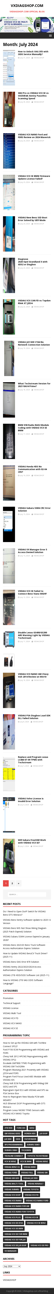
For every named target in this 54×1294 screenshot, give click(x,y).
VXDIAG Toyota (31, 1189)
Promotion (8, 998)
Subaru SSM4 (10, 1150)
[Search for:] (27, 894)
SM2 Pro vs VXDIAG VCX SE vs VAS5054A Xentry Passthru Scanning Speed (33, 96)
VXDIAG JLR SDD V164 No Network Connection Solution (34, 343)
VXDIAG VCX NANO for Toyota (19, 1211)
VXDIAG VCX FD (10, 1018)
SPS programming (13, 1144)
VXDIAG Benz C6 (12, 1167)
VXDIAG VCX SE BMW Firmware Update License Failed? (34, 177)
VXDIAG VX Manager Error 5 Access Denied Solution (32, 551)
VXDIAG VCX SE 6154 (13, 1223)
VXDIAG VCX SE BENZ (36, 1223)
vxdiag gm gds (11, 1178)
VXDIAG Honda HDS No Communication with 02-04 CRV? (32, 469)
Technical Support (11, 1003)
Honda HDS (29, 1133)
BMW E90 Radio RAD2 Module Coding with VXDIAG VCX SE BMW (33, 428)
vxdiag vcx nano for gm (16, 1206)
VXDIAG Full (27, 1172)
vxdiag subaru (11, 1189)
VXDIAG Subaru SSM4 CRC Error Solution (34, 509)
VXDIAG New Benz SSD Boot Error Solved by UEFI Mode (32, 219)
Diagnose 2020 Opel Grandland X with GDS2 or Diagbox (32, 262)
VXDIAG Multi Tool (12, 1013)
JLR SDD (8, 1139)
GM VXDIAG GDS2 (12, 1133)
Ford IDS (21, 1128)
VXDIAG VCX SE (10, 1028)
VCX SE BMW (26, 1161)
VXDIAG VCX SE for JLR (15, 1239)
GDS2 (31, 1128)
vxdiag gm (42, 1172)
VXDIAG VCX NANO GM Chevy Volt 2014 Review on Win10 (33, 675)
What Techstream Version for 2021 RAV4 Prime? (34, 385)
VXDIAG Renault (36, 1183)
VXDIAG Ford (10, 1172)
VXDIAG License (10, 1008)
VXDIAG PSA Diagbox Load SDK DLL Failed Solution (34, 717)
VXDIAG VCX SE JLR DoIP (15, 1245)
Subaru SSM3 (33, 1144)
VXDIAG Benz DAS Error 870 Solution (21, 961)
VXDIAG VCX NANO (12, 1023)
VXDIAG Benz (42, 1161)
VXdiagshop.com (30, 1291)
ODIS (18, 1139)
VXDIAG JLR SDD (30, 1178)
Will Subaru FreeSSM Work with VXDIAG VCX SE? (32, 841)
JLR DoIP (44, 1133)
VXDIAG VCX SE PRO (39, 1245)
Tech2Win (26, 1150)
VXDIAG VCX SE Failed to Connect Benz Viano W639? (32, 592)
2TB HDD (8, 1128)
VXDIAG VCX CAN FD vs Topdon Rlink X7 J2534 (34, 302)
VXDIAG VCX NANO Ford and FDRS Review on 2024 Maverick (34, 136)
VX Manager (10, 1251)
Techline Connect (13, 1156)
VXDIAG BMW (30, 1167)
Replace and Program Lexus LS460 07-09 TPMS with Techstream (33, 760)
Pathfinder (30, 1139)
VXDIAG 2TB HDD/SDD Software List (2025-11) (26, 975)
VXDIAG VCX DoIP (12, 1195)
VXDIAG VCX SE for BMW (15, 1234)
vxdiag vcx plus (12, 1217)
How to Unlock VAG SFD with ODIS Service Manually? (33, 53)
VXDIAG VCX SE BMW (13, 1228)
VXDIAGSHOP (39, 58)
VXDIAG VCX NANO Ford (37, 1200)
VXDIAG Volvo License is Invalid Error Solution (31, 800)
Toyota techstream (37, 1156)
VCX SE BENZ (10, 1161)
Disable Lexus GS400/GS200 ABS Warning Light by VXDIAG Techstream (34, 635)
